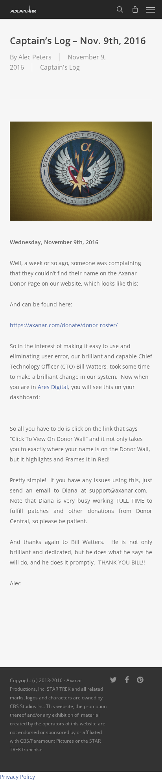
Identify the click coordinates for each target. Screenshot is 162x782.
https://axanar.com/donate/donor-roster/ (64, 325)
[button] (150, 9)
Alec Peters (35, 57)
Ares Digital (53, 387)
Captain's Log (60, 67)
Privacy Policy (17, 776)
